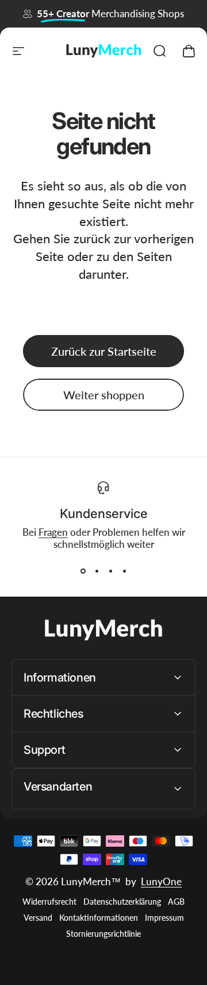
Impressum (164, 917)
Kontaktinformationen (98, 917)
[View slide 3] (110, 571)
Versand (38, 917)
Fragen (53, 532)
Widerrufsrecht (49, 901)
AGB (176, 901)
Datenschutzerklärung (122, 901)
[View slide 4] (124, 571)
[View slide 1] (83, 571)
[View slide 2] (96, 571)
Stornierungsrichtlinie (103, 934)
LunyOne (161, 881)
